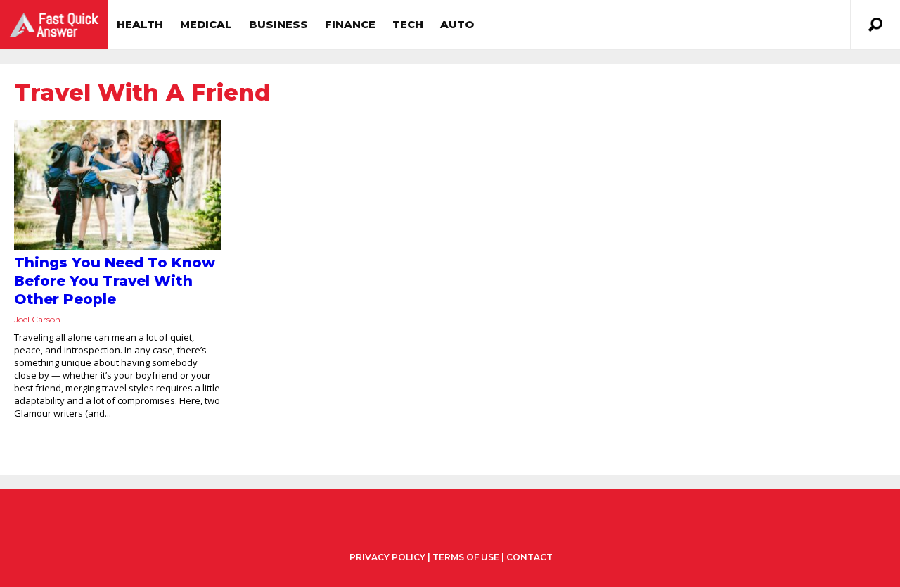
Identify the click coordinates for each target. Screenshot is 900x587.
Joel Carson (37, 319)
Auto (457, 24)
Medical (206, 24)
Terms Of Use (465, 557)
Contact (529, 557)
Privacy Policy (387, 557)
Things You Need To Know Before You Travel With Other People (114, 281)
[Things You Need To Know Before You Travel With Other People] (117, 185)
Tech (407, 24)
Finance (350, 24)
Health (140, 24)
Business (278, 24)
